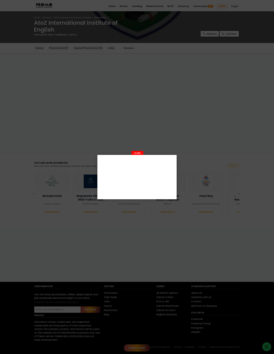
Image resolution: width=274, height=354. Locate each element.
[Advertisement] (137, 177)
